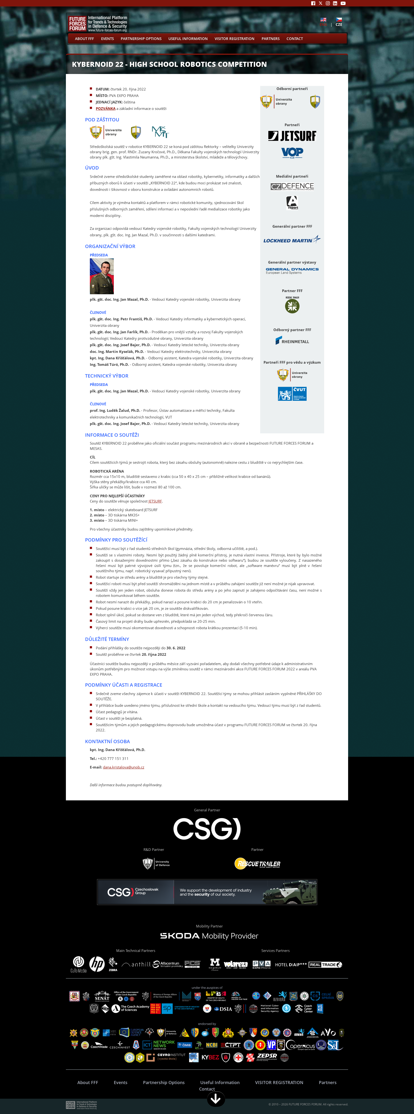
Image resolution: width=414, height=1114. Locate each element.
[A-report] (292, 208)
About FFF (84, 38)
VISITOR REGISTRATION (234, 38)
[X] (320, 3)
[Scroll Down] (216, 1099)
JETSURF (155, 501)
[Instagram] (328, 3)
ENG (323, 24)
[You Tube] (343, 3)
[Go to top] (395, 1099)
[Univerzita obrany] (276, 107)
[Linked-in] (335, 3)
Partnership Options (141, 38)
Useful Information (188, 38)
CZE (339, 24)
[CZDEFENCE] (292, 189)
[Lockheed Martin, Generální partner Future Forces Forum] (292, 244)
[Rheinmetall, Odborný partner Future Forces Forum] (292, 344)
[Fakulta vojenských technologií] (315, 107)
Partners (271, 38)
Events (107, 38)
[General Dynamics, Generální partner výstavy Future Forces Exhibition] (292, 273)
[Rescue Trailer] (292, 312)
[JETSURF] (292, 139)
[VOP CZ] (292, 158)
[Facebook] (313, 3)
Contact (295, 38)
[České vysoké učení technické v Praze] (292, 399)
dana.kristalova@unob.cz (123, 767)
